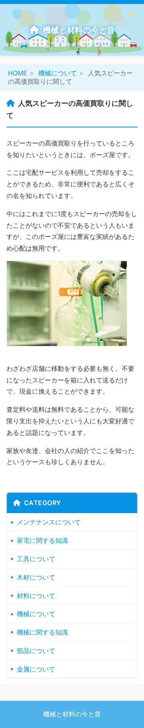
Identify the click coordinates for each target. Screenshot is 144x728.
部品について (36, 651)
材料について (36, 596)
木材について (36, 577)
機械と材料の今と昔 (79, 30)
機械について (57, 73)
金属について (36, 669)
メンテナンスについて (49, 522)
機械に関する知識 (42, 632)
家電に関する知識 (42, 540)
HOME (17, 73)
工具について (36, 559)
